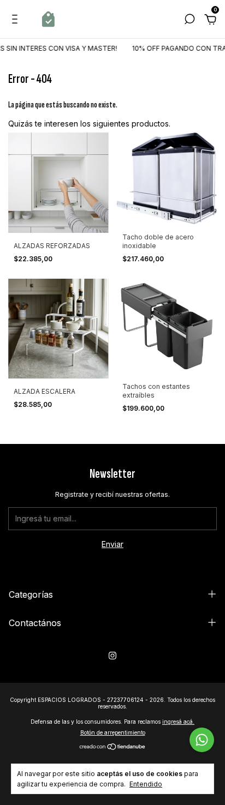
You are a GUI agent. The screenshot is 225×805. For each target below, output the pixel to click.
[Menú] (16, 20)
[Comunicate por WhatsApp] (202, 740)
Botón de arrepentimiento (112, 732)
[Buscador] (189, 20)
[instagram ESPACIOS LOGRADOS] (112, 655)
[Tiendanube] (113, 747)
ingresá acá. (178, 721)
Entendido (145, 784)
